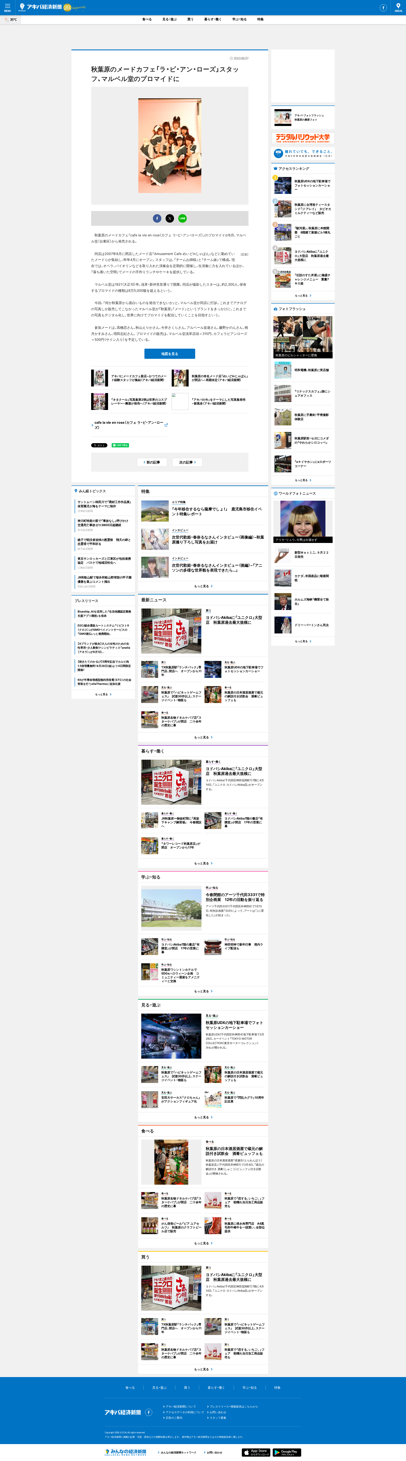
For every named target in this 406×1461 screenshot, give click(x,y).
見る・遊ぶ (169, 19)
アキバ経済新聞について (181, 1406)
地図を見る (169, 354)
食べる (147, 19)
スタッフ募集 (218, 1417)
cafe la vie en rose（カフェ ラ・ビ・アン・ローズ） (129, 425)
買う (190, 19)
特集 (260, 19)
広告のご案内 (174, 1417)
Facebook (383, 7)
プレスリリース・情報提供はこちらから (234, 1406)
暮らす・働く (213, 19)
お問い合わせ (218, 1412)
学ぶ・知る (239, 19)
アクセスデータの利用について (185, 1412)
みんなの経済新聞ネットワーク (125, 1452)
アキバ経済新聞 (40, 7)
